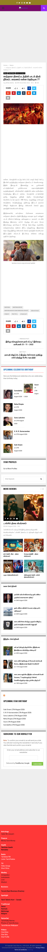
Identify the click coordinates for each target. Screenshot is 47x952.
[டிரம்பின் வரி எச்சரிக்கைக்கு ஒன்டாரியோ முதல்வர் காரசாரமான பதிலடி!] (8, 602)
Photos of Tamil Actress (9, 923)
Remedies (4, 850)
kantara (7, 307)
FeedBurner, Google (22, 763)
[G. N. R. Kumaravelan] (8, 439)
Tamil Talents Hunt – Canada (11, 900)
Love (2, 880)
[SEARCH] (41, 479)
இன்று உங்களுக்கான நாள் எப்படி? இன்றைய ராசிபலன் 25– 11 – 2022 (23, 343)
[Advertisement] (23, 36)
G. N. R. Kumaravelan (22, 431)
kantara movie (17, 307)
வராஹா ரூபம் (23, 314)
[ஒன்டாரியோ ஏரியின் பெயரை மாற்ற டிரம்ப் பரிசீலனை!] (8, 615)
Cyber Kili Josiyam (7, 834)
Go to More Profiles (10, 469)
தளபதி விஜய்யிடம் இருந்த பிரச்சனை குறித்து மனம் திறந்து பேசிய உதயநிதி (23, 356)
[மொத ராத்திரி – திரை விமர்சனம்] (34, 545)
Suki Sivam (18, 445)
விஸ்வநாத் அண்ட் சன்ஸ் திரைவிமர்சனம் (32, 576)
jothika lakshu (9, 83)
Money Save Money (8, 841)
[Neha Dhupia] (8, 412)
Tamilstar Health (7, 847)
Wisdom (4, 882)
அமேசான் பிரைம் (35, 310)
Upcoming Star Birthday (15, 701)
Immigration (5, 875)
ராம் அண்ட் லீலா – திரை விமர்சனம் (11, 555)
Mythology (5, 911)
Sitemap (30, 950)
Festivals (4, 909)
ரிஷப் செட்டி (14, 314)
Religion (4, 914)
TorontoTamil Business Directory (12, 891)
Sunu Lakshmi (19, 418)
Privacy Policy (40, 947)
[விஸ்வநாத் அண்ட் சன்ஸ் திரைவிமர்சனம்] (34, 566)
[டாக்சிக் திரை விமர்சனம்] (23, 507)
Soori (36, 385)
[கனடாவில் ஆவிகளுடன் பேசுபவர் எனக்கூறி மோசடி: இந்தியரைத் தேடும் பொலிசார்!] (8, 668)
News (5, 73)
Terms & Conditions (20, 950)
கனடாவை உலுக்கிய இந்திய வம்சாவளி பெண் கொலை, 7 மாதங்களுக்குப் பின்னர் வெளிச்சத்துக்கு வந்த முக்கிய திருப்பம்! (29, 677)
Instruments (5, 877)
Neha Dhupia (19, 404)
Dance (3, 906)
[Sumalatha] (8, 398)
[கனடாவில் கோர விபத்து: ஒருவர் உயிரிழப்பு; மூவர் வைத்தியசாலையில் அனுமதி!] (8, 629)
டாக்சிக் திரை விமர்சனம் (15, 523)
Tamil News (11, 73)
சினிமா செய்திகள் (20, 73)
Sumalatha (18, 391)
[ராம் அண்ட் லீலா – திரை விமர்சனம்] (13, 545)
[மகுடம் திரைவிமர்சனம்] (13, 566)
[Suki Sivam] (8, 452)
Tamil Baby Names (8, 921)
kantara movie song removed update (16, 310)
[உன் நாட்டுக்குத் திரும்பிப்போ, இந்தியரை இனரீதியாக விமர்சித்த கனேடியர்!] (8, 655)
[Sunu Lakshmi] (8, 425)
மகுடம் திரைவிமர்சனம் (10, 575)
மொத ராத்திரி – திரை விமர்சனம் (31, 555)
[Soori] (28, 392)
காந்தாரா (7, 314)
